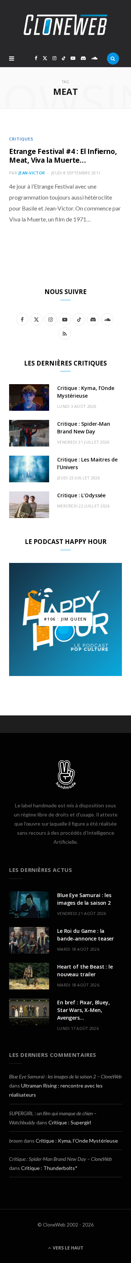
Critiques (21, 139)
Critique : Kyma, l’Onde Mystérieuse (77, 1141)
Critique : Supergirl (69, 1122)
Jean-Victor (31, 172)
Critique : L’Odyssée (81, 495)
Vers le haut (67, 1248)
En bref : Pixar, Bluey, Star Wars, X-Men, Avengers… (83, 1010)
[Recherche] (113, 58)
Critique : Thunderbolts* (49, 1168)
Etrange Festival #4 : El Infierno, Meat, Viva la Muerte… (63, 156)
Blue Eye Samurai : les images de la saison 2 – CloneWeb (65, 1076)
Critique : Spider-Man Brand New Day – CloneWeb (60, 1159)
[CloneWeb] (65, 25)
